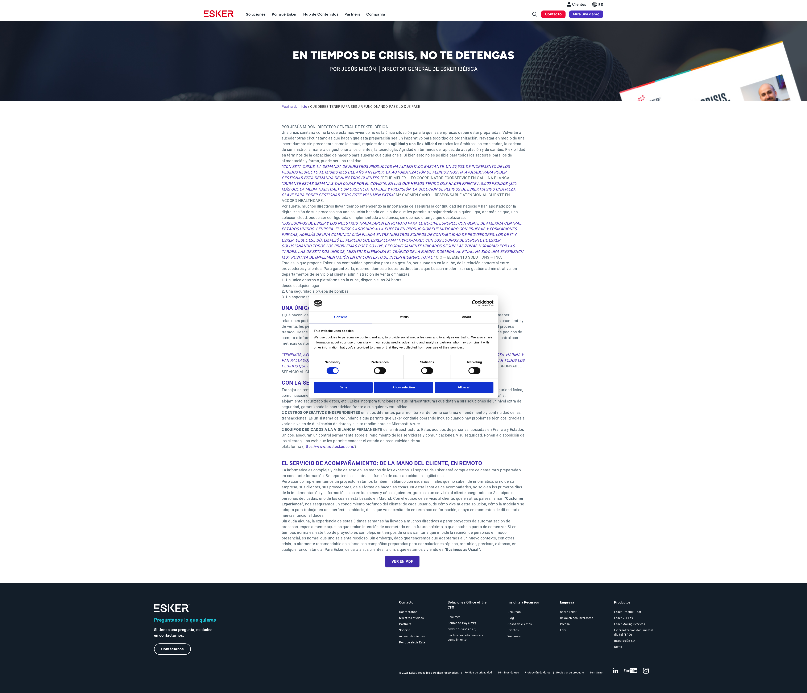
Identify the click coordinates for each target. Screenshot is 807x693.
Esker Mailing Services (629, 624)
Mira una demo (586, 14)
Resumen (454, 617)
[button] (597, 5)
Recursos (514, 612)
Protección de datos (538, 672)
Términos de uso (508, 672)
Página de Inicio (294, 107)
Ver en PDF (402, 561)
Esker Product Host (627, 612)
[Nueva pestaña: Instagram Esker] (646, 671)
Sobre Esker (568, 612)
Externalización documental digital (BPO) (633, 632)
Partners (405, 624)
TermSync (596, 672)
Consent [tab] (340, 317)
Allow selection (403, 387)
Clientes (579, 4)
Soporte (404, 630)
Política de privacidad (478, 672)
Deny (343, 387)
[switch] (380, 370)
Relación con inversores (576, 618)
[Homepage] (219, 15)
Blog (511, 618)
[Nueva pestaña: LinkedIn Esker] (615, 671)
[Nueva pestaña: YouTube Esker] (630, 671)
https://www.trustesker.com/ (329, 446)
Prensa (565, 624)
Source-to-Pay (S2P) (462, 623)
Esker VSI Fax (623, 618)
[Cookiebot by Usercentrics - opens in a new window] (475, 303)
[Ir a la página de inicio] (172, 608)
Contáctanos (172, 649)
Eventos (513, 630)
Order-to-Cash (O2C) (462, 629)
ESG (563, 630)
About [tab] (466, 317)
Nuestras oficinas (411, 618)
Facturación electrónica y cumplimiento (465, 637)
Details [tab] (403, 317)
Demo (618, 646)
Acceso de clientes (412, 636)
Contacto (553, 14)
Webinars (514, 636)
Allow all (464, 387)
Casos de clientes (520, 624)
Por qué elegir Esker (413, 642)
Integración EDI (625, 640)
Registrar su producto (570, 672)
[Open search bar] (534, 14)
